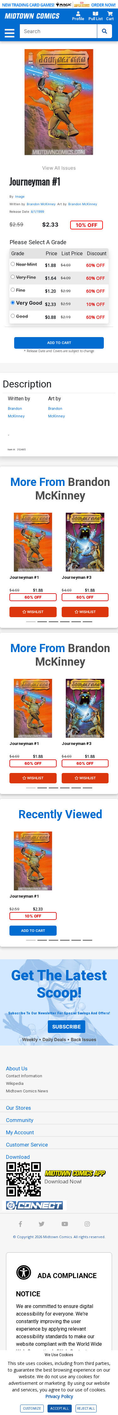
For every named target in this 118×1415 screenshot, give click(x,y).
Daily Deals (54, 1039)
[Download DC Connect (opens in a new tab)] (61, 1205)
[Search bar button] (104, 31)
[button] (78, 17)
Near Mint (26, 264)
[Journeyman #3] (85, 542)
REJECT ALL (86, 1408)
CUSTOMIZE (32, 1408)
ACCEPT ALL (59, 1408)
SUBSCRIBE (66, 1026)
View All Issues (59, 168)
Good (22, 316)
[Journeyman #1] (32, 542)
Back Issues (83, 1039)
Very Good (29, 303)
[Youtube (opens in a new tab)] (65, 1224)
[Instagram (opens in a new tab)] (87, 1224)
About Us (16, 1068)
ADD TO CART (59, 343)
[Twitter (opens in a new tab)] (41, 1224)
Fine (20, 290)
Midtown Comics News (27, 1091)
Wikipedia (15, 1083)
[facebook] (20, 1224)
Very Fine (26, 277)
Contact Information (24, 1076)
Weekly (30, 1039)
